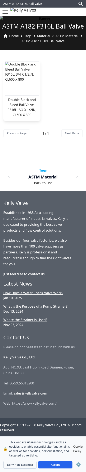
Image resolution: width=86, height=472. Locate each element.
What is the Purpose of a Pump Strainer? (35, 306)
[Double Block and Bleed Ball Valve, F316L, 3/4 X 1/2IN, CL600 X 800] (22, 79)
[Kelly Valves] (23, 12)
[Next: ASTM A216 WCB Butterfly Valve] (76, 176)
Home (14, 36)
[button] (5, 12)
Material (43, 36)
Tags (28, 36)
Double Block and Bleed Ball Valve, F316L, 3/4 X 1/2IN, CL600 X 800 (22, 107)
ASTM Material (67, 36)
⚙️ (78, 464)
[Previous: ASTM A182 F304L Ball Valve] (9, 176)
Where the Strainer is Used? (25, 319)
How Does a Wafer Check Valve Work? (33, 293)
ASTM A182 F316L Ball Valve (43, 41)
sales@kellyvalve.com (30, 393)
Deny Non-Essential (20, 464)
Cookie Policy (78, 449)
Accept (55, 464)
